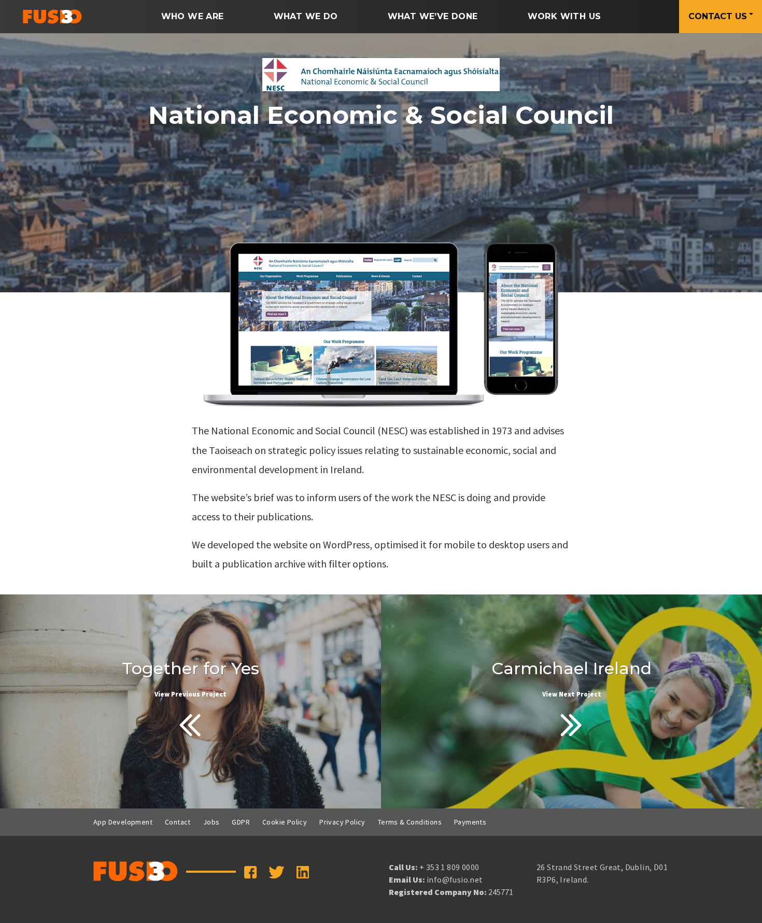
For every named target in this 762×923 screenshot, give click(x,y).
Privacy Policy (342, 822)
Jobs (211, 822)
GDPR (241, 822)
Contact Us (717, 16)
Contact (178, 822)
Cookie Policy (284, 822)
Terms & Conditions (410, 822)
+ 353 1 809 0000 (449, 867)
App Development (122, 822)
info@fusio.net (455, 879)
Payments (470, 822)
